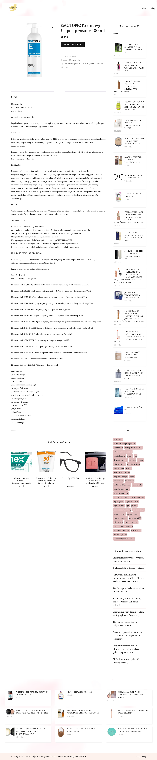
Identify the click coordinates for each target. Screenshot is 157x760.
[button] (53, 27)
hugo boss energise (121, 477)
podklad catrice (138, 510)
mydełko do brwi (132, 502)
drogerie (132, 460)
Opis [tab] (59, 88)
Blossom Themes (56, 756)
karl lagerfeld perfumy (122, 485)
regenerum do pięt (120, 518)
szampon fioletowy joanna (123, 526)
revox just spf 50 (135, 518)
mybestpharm (119, 502)
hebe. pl (85, 63)
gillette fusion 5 (119, 464)
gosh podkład (119, 468)
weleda (116, 535)
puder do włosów (96, 63)
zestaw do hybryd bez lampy (124, 539)
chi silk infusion (119, 456)
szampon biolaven (131, 522)
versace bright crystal (121, 530)
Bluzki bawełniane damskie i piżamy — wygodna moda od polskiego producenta (126, 649)
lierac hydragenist (137, 497)
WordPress (82, 756)
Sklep (143, 8)
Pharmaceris (74, 60)
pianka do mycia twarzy (122, 510)
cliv (135, 456)
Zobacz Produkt (72, 44)
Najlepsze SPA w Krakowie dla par (128, 568)
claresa (129, 456)
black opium (118, 448)
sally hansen (118, 522)
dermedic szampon (120, 460)
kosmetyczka (137, 485)
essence (140, 460)
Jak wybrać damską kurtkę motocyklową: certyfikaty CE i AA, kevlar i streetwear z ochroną (128, 578)
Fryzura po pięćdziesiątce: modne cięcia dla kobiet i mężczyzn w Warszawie (128, 635)
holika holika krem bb (122, 472)
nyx (127, 506)
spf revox (64, 67)
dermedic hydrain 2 (73, 63)
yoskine (124, 535)
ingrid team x (118, 481)
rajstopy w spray (133, 514)
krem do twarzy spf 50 (122, 489)
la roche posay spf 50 (121, 497)
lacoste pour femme (121, 493)
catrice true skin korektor (123, 452)
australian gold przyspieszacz (124, 444)
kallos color (129, 481)
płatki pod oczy (119, 514)
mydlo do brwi (119, 506)
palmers (134, 506)
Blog (153, 8)
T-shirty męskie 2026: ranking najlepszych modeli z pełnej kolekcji (127, 601)
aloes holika (118, 439)
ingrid (132, 477)
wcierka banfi (136, 530)
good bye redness (133, 464)
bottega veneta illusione (133, 448)
